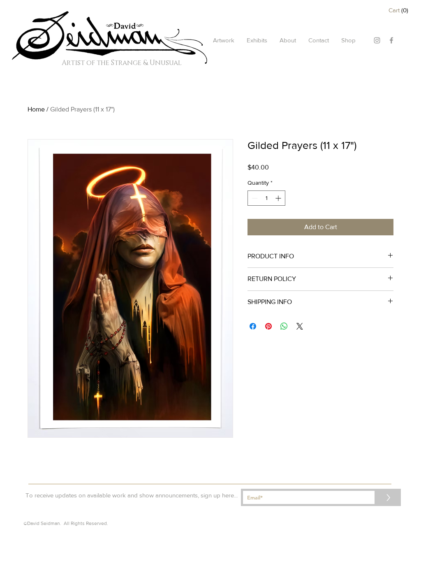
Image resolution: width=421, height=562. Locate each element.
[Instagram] (377, 40)
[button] (400, 10)
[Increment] (279, 198)
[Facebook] (391, 40)
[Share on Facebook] (253, 326)
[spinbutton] (266, 198)
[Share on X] (300, 326)
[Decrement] (254, 198)
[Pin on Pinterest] (268, 326)
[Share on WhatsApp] (284, 326)
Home (36, 109)
